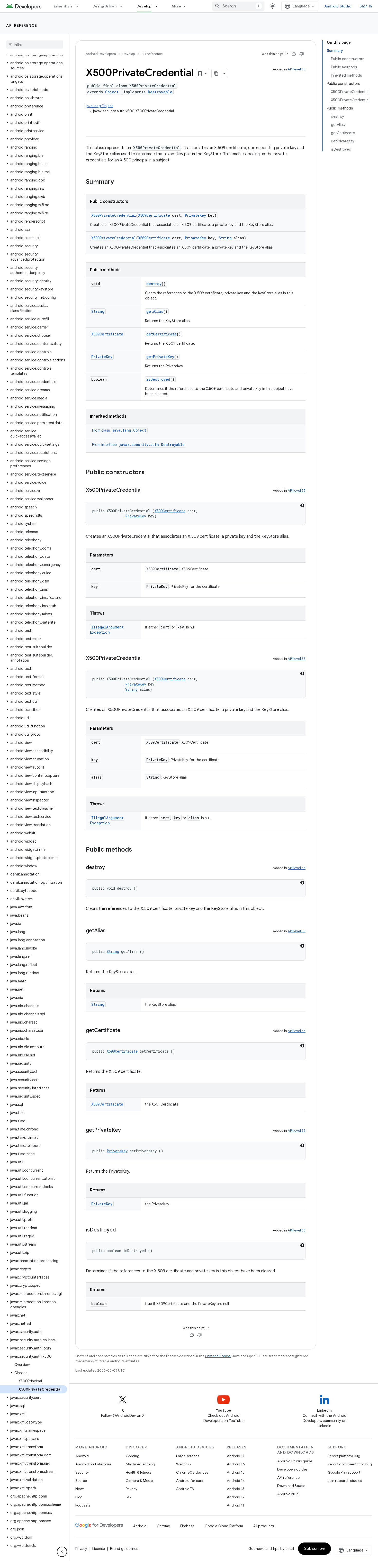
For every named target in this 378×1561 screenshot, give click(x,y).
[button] (33, 65)
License (98, 1549)
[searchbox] (34, 44)
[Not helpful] (301, 54)
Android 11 (235, 1505)
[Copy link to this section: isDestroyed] (121, 1230)
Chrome (163, 1526)
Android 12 (236, 1497)
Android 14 (236, 1480)
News (79, 1488)
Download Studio (291, 1485)
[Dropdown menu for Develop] (159, 6)
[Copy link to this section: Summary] (119, 182)
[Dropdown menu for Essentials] (79, 6)
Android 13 (235, 1488)
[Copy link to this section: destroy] (110, 868)
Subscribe (314, 1548)
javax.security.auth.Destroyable (152, 444)
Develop (144, 6)
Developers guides (292, 1469)
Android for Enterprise (93, 1464)
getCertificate (161, 334)
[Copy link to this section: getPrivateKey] (126, 1130)
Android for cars (189, 1480)
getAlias (154, 311)
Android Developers (101, 54)
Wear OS (183, 1464)
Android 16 (236, 1464)
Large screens (187, 1456)
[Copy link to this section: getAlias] (110, 931)
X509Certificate (154, 215)
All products (263, 1526)
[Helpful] (294, 54)
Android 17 (236, 1456)
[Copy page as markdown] (216, 73)
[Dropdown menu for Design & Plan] (123, 6)
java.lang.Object (99, 106)
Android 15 (236, 1472)
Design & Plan (104, 6)
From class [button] (119, 430)
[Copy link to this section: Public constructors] (150, 473)
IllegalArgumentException (107, 630)
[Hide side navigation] (62, 1552)
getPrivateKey (160, 356)
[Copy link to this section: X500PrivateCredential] (146, 490)
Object (112, 91)
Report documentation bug (350, 1464)
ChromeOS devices (192, 1472)
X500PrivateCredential (113, 215)
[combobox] (238, 6)
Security (82, 1472)
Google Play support (344, 1472)
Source (81, 1480)
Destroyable (160, 91)
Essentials (63, 6)
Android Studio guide (294, 1461)
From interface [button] (138, 444)
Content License (218, 1356)
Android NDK (288, 1494)
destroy (153, 283)
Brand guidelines (124, 1549)
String (225, 237)
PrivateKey (195, 215)
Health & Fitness (138, 1472)
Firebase (187, 1526)
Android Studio (338, 6)
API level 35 (296, 69)
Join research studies (345, 1480)
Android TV (185, 1488)
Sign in (365, 6)
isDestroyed (158, 379)
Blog (79, 1497)
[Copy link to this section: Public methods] (137, 850)
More (176, 6)
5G (128, 1497)
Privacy (131, 1488)
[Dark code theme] (302, 505)
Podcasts (82, 1505)
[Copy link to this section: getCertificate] (125, 1031)
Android (82, 1456)
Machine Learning (140, 1464)
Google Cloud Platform (224, 1526)
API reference (21, 25)
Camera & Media (139, 1480)
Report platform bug (344, 1456)
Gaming (132, 1456)
